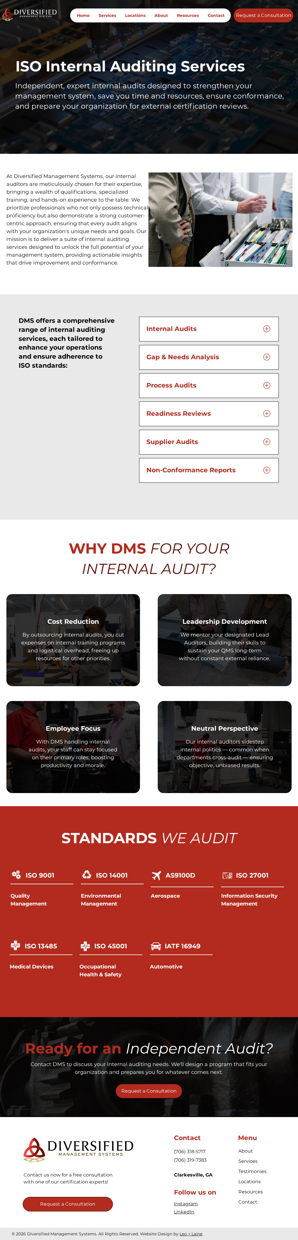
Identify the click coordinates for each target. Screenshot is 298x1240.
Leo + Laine (191, 1234)
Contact (247, 1202)
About (245, 1151)
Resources (250, 1192)
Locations (249, 1181)
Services (248, 1161)
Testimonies (252, 1171)
